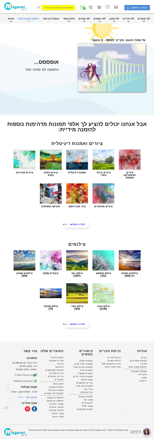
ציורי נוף (88, 389)
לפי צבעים (84, 18)
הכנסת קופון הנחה (137, 367)
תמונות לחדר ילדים (83, 376)
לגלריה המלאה (77, 224)
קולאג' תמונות (56, 407)
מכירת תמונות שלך (111, 364)
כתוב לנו (143, 374)
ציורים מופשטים (84, 383)
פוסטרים (59, 379)
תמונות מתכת (86, 396)
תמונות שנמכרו (56, 387)
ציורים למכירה (56, 373)
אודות (11, 18)
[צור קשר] (91, 7)
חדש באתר (69, 18)
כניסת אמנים (114, 360)
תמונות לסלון (86, 361)
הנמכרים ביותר (51, 18)
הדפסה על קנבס (55, 397)
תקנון (144, 377)
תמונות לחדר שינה (83, 364)
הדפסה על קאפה (55, 401)
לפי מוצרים (144, 18)
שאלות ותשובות (139, 371)
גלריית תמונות (56, 360)
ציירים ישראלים (56, 376)
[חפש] (39, 7)
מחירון (143, 364)
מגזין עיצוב (58, 416)
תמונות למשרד (85, 373)
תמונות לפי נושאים (54, 393)
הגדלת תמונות (56, 410)
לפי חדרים (128, 18)
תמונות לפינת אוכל (83, 367)
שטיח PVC (87, 406)
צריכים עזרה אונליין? (23, 375)
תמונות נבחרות (56, 390)
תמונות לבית (86, 370)
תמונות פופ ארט (84, 386)
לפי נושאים (100, 18)
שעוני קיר (88, 400)
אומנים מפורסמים (54, 370)
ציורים (60, 364)
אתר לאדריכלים (113, 367)
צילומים (60, 367)
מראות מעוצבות (85, 409)
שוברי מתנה (58, 413)
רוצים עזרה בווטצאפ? (23, 381)
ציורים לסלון (86, 392)
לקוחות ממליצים (138, 360)
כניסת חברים (114, 357)
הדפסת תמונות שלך (28, 18)
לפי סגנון (114, 18)
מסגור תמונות (56, 404)
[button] (82, 7)
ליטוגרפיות (87, 403)
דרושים (143, 380)
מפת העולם (87, 379)
